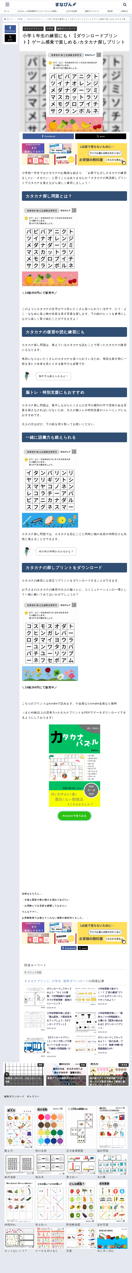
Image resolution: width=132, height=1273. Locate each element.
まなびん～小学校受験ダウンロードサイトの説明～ (37, 11)
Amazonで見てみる (74, 815)
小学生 (49, 28)
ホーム (6, 11)
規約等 (110, 11)
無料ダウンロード (92, 11)
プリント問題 (34, 972)
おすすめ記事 (71, 11)
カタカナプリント (33, 28)
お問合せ (124, 11)
